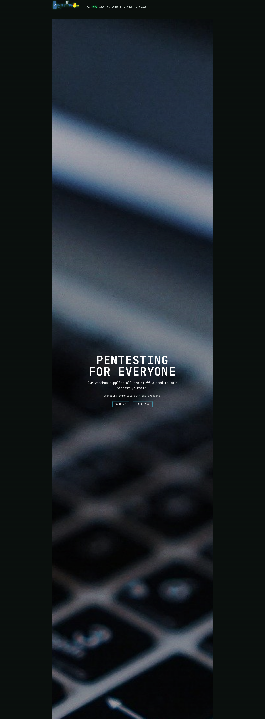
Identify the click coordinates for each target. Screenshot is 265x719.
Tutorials (140, 6)
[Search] (88, 7)
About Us (104, 6)
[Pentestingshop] (67, 7)
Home (94, 6)
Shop (129, 6)
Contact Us (118, 6)
